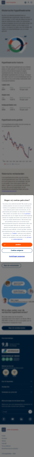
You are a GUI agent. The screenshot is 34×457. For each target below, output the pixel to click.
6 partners (27, 213)
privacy (29, 237)
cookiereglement (17, 239)
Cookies (14, 233)
